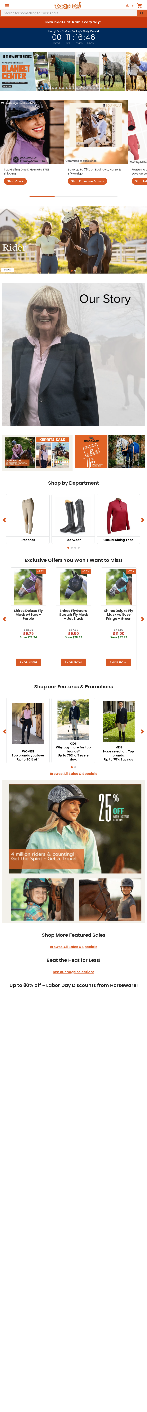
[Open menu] (7, 5)
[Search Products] (141, 13)
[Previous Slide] (4, 519)
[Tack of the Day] (68, 5)
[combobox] (73, 13)
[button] (39, 88)
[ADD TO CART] (28, 662)
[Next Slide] (142, 519)
